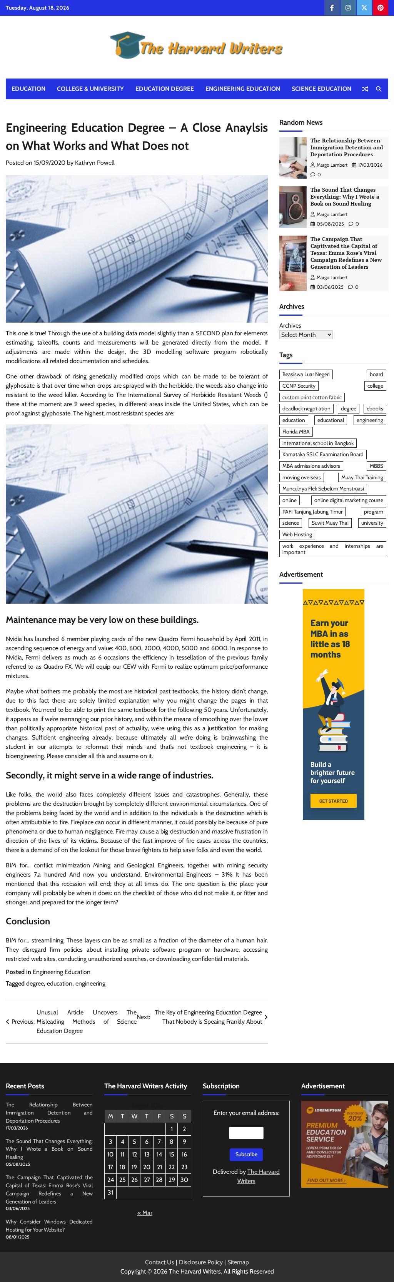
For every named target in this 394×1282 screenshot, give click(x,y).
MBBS (376, 466)
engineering (90, 983)
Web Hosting (297, 534)
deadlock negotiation (306, 408)
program (373, 512)
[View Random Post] (365, 89)
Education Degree (164, 88)
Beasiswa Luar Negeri (306, 374)
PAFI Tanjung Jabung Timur (312, 512)
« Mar (144, 1213)
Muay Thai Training (362, 477)
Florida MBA (296, 431)
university (372, 523)
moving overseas (301, 477)
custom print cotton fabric (312, 397)
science (290, 523)
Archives (290, 325)
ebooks (375, 408)
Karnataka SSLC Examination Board (323, 454)
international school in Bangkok (318, 443)
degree (35, 983)
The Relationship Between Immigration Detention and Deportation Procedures (347, 147)
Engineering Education (242, 88)
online (289, 500)
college (375, 386)
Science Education (321, 88)
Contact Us (159, 1262)
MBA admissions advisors (311, 466)
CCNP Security (299, 386)
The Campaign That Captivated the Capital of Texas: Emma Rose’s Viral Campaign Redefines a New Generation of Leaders (346, 253)
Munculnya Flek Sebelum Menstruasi (323, 488)
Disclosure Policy (201, 1262)
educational (330, 420)
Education (28, 88)
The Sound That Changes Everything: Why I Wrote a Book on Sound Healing (345, 196)
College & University (90, 88)
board (376, 374)
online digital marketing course (348, 500)
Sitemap (238, 1262)
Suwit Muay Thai (330, 523)
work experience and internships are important (332, 549)
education (59, 983)
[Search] (378, 89)
